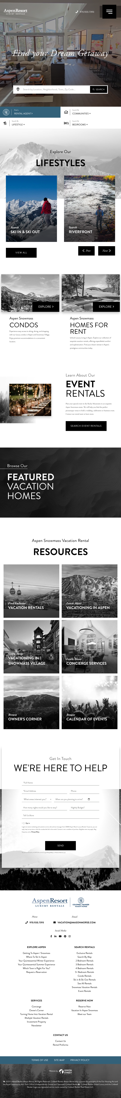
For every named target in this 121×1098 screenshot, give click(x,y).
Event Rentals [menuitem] (84, 991)
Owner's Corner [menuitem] (36, 1010)
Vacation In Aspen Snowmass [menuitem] (84, 1010)
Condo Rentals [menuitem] (84, 976)
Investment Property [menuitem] (36, 1021)
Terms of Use (40, 1060)
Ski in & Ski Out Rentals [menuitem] (84, 979)
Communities (80, 113)
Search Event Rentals (86, 426)
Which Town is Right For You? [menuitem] (36, 968)
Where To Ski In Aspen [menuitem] (36, 957)
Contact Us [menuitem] (60, 1041)
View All (21, 252)
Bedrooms (79, 124)
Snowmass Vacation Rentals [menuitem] (84, 987)
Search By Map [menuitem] (85, 957)
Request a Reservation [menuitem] (36, 972)
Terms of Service (59, 852)
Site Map (59, 1060)
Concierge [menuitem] (36, 1006)
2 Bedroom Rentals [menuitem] (84, 960)
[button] (98, 89)
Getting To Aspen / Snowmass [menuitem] (36, 953)
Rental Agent (22, 112)
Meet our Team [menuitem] (84, 1014)
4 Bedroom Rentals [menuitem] (84, 968)
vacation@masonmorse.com (77, 922)
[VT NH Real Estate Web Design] (60, 1072)
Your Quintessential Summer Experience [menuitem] (36, 964)
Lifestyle (17, 124)
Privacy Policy (35, 832)
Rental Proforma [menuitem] (60, 1045)
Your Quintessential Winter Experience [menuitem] (36, 960)
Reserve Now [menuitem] (84, 1006)
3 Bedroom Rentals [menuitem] (84, 964)
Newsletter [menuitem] (36, 1025)
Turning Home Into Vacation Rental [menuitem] (36, 1014)
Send (60, 845)
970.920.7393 (87, 12)
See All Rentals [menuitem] (84, 983)
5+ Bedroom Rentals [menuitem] (84, 972)
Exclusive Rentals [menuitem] (84, 953)
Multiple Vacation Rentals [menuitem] (36, 1018)
